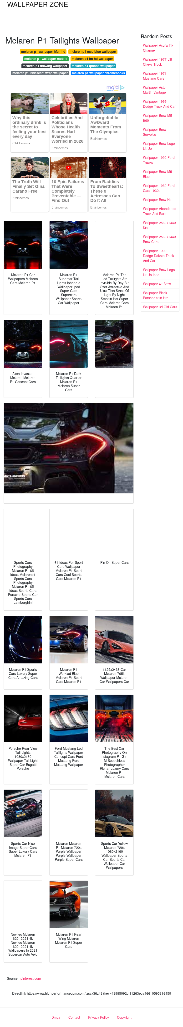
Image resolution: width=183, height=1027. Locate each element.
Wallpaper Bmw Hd (157, 199)
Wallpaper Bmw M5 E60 (157, 118)
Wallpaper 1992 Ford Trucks (159, 160)
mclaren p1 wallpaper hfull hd (43, 51)
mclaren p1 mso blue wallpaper (93, 51)
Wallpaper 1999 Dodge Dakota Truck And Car (158, 255)
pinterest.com (30, 978)
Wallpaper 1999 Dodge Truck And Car (159, 104)
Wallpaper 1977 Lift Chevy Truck (157, 62)
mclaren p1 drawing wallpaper (45, 65)
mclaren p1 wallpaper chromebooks (98, 73)
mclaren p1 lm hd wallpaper (92, 58)
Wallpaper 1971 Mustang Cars (155, 76)
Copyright (124, 1017)
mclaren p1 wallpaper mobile (45, 58)
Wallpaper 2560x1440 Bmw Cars (159, 239)
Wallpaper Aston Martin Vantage (155, 90)
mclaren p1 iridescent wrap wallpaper (40, 73)
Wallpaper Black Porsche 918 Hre (155, 295)
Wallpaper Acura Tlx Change (158, 48)
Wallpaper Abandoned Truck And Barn (159, 211)
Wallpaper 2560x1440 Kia (159, 225)
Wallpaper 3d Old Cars (160, 306)
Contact (74, 1017)
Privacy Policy (98, 1017)
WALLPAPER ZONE (37, 4)
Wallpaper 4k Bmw (157, 283)
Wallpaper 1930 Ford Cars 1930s (159, 188)
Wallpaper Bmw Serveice (154, 132)
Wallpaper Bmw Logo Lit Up (159, 146)
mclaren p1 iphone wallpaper (93, 65)
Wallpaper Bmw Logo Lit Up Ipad (159, 272)
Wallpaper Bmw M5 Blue (157, 174)
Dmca (55, 1017)
